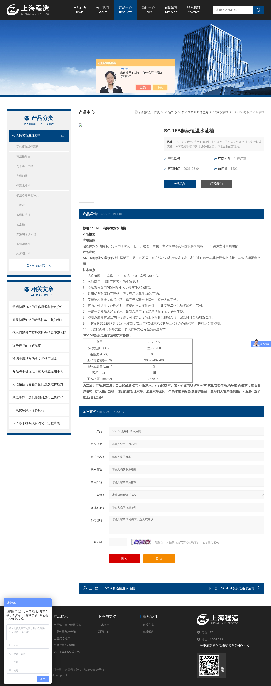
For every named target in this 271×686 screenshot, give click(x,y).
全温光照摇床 (62, 638)
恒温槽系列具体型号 (26, 136)
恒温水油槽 (23, 185)
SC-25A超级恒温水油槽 (118, 588)
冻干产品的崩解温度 (26, 345)
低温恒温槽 (23, 214)
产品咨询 (180, 184)
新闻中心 (148, 10)
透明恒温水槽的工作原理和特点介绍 (37, 307)
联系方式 (148, 624)
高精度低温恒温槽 (27, 146)
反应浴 (20, 205)
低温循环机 (23, 244)
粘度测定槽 (23, 253)
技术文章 (103, 624)
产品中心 (125, 10)
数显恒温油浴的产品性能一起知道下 (37, 320)
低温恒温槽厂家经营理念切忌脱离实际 (39, 332)
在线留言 (171, 10)
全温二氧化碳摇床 (65, 645)
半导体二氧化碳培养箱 (67, 624)
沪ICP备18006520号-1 (90, 669)
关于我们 (102, 10)
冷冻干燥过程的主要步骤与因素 (34, 358)
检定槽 (20, 224)
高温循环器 (23, 156)
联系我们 (193, 10)
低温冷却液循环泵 (27, 195)
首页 (157, 112)
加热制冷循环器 (26, 234)
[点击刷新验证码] (141, 542)
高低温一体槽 (24, 166)
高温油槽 (22, 175)
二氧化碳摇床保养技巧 (28, 410)
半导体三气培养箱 (65, 631)
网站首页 (79, 10)
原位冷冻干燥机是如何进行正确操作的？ (40, 397)
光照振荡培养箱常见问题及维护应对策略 (40, 384)
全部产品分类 (35, 265)
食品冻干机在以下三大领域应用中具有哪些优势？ (40, 371)
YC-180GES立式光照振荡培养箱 (69, 651)
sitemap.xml (59, 675)
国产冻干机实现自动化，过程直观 (36, 423)
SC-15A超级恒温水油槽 (238, 588)
